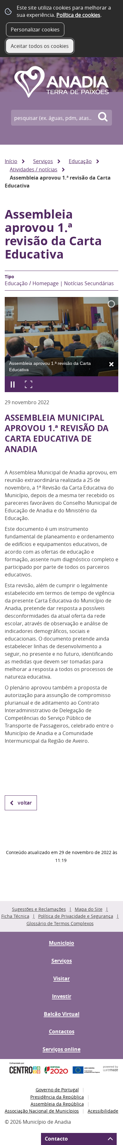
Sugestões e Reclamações (39, 909)
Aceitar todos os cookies (40, 46)
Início (11, 161)
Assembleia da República (57, 1104)
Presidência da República (57, 1097)
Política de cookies (78, 14)
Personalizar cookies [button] (35, 29)
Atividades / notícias (33, 169)
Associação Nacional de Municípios (42, 1111)
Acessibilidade (103, 1111)
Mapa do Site (88, 909)
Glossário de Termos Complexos (60, 923)
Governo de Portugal (57, 1090)
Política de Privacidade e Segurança (75, 916)
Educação (80, 161)
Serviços (43, 161)
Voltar (25, 802)
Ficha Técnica (15, 916)
